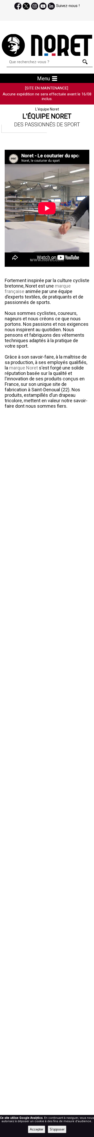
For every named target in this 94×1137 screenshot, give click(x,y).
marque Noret (24, 368)
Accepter (36, 1129)
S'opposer (57, 1129)
